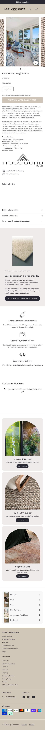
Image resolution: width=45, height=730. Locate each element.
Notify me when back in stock (22, 100)
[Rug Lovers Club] (22, 546)
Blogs (4, 651)
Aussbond (5, 78)
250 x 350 (8, 89)
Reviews (5, 667)
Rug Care (5, 642)
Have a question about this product (16, 221)
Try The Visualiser (22, 520)
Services (5, 670)
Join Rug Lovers (22, 576)
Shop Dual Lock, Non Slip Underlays (22, 298)
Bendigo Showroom (8, 664)
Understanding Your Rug (10, 648)
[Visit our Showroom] (22, 438)
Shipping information (10, 210)
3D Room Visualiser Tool (10, 685)
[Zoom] (35, 63)
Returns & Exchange (9, 215)
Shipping (13, 95)
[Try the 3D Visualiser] (22, 492)
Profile (31, 725)
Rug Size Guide (7, 636)
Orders (24, 725)
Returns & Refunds (8, 676)
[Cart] (36, 9)
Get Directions (22, 466)
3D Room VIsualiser (8, 639)
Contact (4, 682)
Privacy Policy (6, 679)
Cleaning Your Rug (8, 645)
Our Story (5, 660)
